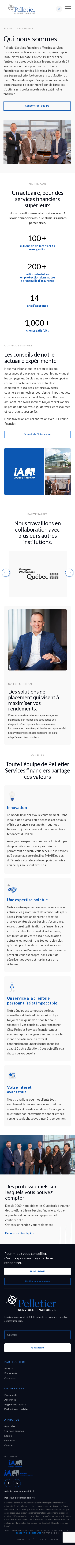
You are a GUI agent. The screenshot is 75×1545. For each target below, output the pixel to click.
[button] (68, 9)
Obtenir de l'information (37, 434)
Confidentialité (25, 1539)
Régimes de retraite (15, 1404)
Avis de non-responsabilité (19, 1491)
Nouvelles (9, 1440)
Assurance (10, 1377)
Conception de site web (28, 1533)
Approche (9, 1426)
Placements (10, 1373)
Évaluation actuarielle (16, 1409)
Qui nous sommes (14, 1430)
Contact (8, 1445)
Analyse (8, 1368)
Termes (42, 1539)
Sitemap (53, 1539)
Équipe (8, 1435)
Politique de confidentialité (19, 1497)
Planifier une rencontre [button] (37, 1281)
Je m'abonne (37, 1347)
